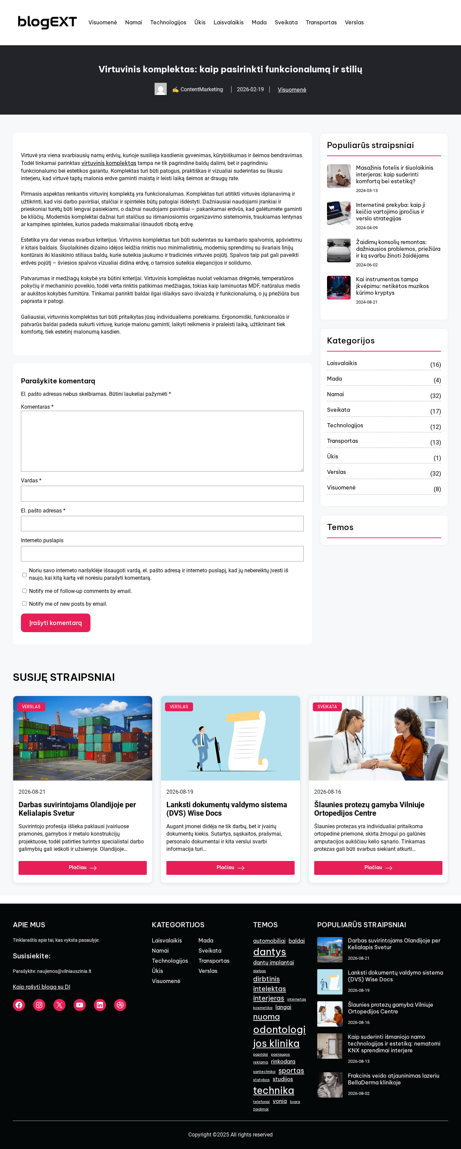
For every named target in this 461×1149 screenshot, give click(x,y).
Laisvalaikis (342, 363)
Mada (334, 378)
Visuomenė (292, 89)
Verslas (336, 472)
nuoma (266, 1016)
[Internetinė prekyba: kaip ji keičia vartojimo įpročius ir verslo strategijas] (339, 213)
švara (295, 1101)
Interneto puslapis (42, 540)
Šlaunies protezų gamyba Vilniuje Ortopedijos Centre (369, 808)
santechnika (264, 1071)
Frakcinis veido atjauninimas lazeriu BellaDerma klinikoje (393, 1079)
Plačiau (77, 867)
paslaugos (280, 1054)
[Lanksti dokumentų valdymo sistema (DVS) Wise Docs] (330, 982)
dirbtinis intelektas (269, 984)
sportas (291, 1070)
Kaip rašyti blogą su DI (41, 986)
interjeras (268, 998)
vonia (280, 1101)
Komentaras (37, 407)
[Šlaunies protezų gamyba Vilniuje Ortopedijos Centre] (330, 1014)
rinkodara (283, 1061)
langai (283, 1007)
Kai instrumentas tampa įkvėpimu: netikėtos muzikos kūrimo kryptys (392, 286)
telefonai (261, 1101)
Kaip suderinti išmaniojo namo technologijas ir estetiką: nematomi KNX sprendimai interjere (394, 1043)
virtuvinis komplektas (108, 163)
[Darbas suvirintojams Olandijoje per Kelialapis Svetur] (330, 950)
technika (273, 1090)
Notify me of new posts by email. (68, 604)
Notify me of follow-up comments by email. (80, 591)
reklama (260, 1062)
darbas (259, 970)
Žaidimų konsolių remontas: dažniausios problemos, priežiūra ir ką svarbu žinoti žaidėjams (398, 249)
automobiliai (269, 940)
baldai (297, 940)
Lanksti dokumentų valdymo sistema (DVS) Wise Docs (226, 808)
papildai (260, 1054)
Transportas (342, 440)
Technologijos (345, 425)
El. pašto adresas (43, 510)
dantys (269, 951)
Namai (335, 394)
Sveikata (338, 409)
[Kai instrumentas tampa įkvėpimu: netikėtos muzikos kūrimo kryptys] (339, 288)
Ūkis (332, 456)
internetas (296, 999)
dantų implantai (273, 962)
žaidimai (261, 1109)
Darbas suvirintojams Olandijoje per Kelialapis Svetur (77, 808)
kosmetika (262, 1007)
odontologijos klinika (279, 1036)
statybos (261, 1079)
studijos (283, 1079)
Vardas (31, 480)
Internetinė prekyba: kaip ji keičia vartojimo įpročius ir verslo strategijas (390, 211)
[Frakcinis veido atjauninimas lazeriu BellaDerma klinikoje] (330, 1085)
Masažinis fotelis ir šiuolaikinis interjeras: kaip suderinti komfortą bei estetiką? (394, 174)
